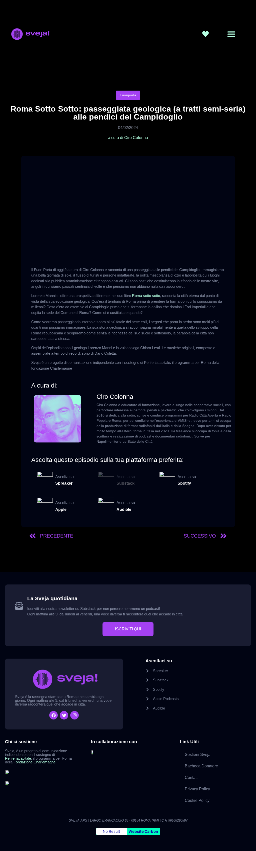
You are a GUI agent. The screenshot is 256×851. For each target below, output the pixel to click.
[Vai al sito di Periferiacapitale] (7, 772)
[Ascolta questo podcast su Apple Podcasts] (45, 505)
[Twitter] (64, 715)
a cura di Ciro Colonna (128, 138)
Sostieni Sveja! (198, 754)
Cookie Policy (197, 800)
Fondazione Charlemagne (35, 762)
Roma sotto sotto (146, 295)
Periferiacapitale (18, 758)
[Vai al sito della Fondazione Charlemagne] (7, 783)
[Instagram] (74, 715)
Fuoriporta (128, 95)
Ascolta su (64, 477)
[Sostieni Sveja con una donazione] (205, 34)
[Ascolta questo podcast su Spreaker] (45, 479)
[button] (231, 34)
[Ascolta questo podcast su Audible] (106, 505)
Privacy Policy (197, 789)
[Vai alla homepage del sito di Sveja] (45, 34)
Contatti (191, 777)
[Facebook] (53, 715)
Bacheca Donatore (201, 766)
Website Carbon (143, 831)
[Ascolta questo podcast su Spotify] (167, 479)
